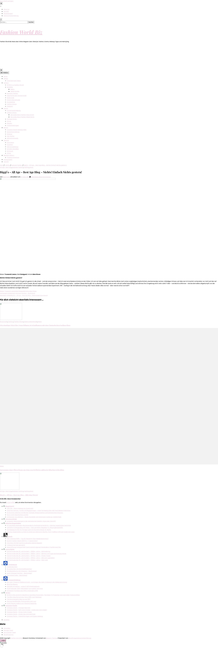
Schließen (5, 73)
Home (5, 76)
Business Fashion (12, 93)
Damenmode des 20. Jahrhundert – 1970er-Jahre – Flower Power (29, 556)
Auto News (10, 143)
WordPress (72, 638)
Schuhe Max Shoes (30, 291)
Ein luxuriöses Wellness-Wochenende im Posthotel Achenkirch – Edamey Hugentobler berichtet (39, 525)
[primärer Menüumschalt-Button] (1, 70)
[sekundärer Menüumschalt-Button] (1, 3)
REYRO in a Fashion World (15, 85)
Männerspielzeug (12, 147)
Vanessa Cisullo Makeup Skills (16, 130)
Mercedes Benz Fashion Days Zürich (22, 115)
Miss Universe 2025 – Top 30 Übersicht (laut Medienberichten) (27, 539)
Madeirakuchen (12, 567)
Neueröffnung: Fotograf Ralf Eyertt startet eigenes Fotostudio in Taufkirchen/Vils (34, 547)
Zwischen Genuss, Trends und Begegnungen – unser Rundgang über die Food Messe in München (38, 511)
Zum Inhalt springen (6, 1)
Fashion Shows (12, 104)
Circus (9, 121)
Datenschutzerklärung (10, 16)
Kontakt (6, 11)
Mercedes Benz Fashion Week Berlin (22, 117)
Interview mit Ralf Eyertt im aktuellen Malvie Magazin (24, 543)
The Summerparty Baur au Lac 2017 (18, 599)
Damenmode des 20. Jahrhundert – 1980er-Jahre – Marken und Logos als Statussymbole (36, 554)
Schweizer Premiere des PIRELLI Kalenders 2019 (22, 591)
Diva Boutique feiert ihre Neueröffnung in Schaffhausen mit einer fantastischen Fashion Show (35, 325)
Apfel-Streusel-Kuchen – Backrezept (19, 573)
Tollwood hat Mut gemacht (16, 545)
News (31, 167)
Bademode (10, 98)
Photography (7, 160)
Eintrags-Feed (8, 630)
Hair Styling (10, 136)
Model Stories (14, 91)
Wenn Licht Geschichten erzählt (17, 515)
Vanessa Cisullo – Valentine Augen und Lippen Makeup (25, 616)
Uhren (9, 153)
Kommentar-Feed (9, 633)
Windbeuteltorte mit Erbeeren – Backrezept (22, 571)
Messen (9, 123)
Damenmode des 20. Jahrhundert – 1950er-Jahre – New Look (27, 560)
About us (6, 9)
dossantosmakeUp (13, 132)
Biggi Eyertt (6, 177)
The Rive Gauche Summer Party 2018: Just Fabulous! (24, 597)
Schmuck (10, 151)
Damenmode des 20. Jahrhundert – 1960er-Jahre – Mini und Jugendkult (31, 558)
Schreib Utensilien (13, 149)
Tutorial (6, 162)
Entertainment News (14, 81)
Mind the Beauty (12, 584)
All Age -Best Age (6, 167)
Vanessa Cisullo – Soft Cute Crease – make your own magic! (27, 610)
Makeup (9, 134)
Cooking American (13, 157)
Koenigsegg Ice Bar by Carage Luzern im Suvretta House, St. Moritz (29, 530)
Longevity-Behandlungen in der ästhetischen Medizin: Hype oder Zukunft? (31, 521)
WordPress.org (8, 635)
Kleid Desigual (19, 291)
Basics (12, 89)
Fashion (6, 83)
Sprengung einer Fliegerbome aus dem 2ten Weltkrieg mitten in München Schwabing (32, 470)
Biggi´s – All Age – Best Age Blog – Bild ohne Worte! (19, 495)
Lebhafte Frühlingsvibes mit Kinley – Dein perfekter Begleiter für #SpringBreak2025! (35, 528)
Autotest (10, 145)
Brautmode (4, 322)
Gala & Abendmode (13, 100)
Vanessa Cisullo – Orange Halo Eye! (18, 608)
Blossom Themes (51, 638)
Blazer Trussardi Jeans (7, 291)
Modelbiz (10, 87)
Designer (10, 106)
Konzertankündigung (14, 111)
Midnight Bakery (8, 155)
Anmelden (6, 628)
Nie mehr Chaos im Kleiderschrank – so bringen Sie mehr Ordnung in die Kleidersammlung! (37, 582)
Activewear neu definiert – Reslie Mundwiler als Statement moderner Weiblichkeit (34, 517)
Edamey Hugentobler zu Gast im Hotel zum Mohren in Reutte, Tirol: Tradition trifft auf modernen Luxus (40, 532)
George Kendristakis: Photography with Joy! (21, 601)
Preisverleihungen (13, 125)
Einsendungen (8, 14)
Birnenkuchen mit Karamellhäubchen (19, 569)
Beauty (5, 128)
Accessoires (11, 102)
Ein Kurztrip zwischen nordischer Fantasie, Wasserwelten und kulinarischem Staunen (35, 513)
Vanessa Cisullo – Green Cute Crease (19, 612)
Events (5, 108)
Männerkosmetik (12, 138)
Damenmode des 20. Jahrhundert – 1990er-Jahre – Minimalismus (28, 551)
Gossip (5, 79)
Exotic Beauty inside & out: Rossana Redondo (21, 604)
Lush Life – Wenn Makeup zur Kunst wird (20, 508)
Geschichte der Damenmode (16, 96)
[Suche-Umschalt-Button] (1, 19)
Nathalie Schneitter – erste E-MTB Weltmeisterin (23, 586)
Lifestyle (6, 140)
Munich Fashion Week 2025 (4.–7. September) (22, 541)
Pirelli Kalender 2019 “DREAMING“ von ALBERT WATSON (25, 589)
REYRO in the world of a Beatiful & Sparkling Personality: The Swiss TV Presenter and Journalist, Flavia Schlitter (43, 595)
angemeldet (11, 502)
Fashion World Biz (21, 32)
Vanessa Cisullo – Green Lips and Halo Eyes (21, 614)
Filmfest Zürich (12, 119)
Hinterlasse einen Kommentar (41, 177)
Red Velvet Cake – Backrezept (17, 575)
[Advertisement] (109, 56)
